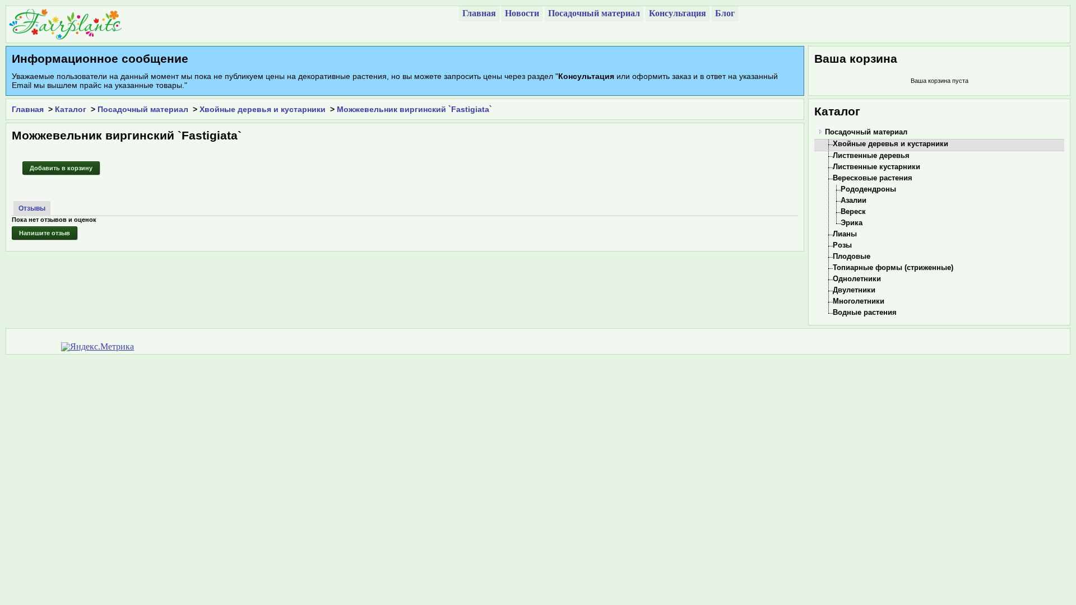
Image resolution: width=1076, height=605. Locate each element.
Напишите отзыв (44, 233)
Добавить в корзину (61, 168)
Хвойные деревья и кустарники (263, 109)
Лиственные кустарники (876, 166)
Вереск (853, 211)
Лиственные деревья (871, 155)
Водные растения (865, 312)
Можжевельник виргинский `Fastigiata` (414, 109)
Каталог (70, 109)
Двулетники (854, 290)
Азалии (853, 200)
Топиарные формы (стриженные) (893, 267)
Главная (28, 109)
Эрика (851, 222)
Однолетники (857, 278)
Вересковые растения (872, 178)
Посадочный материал (143, 109)
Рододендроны (868, 189)
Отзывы (31, 208)
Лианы (845, 234)
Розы (842, 245)
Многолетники (858, 301)
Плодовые (851, 256)
